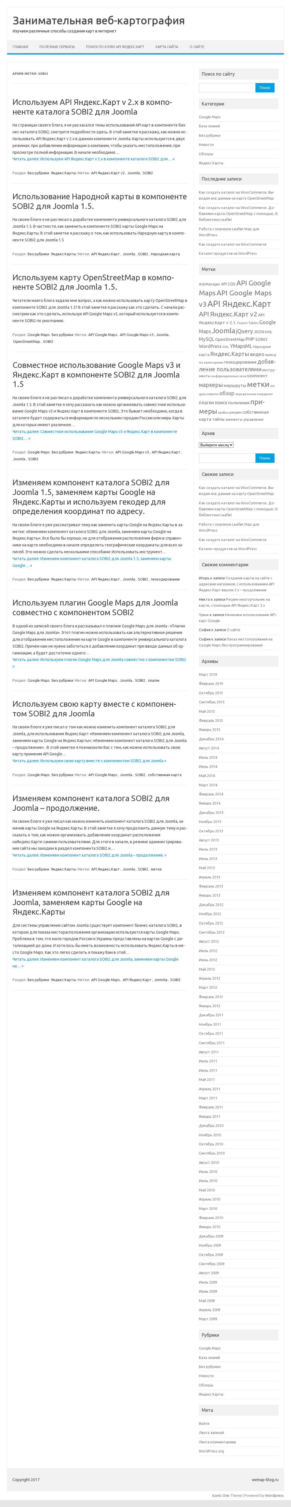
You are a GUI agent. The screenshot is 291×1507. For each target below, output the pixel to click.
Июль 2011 (208, 1061)
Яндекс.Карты (229, 354)
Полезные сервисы (57, 47)
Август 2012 (209, 941)
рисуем (235, 412)
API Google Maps (102, 335)
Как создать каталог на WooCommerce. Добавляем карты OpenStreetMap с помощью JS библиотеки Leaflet (238, 214)
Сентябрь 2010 (212, 1153)
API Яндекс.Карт (105, 254)
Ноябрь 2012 (210, 914)
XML (226, 347)
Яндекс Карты (63, 173)
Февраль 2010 (211, 1218)
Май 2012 (207, 969)
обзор (226, 393)
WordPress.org (211, 1451)
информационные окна (228, 376)
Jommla (160, 980)
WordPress (210, 346)
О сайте (197, 47)
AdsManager (209, 284)
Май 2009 (207, 1301)
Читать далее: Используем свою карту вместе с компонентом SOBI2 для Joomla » (89, 760)
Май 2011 (207, 1079)
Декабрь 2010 (211, 1125)
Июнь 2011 (208, 1070)
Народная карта (165, 254)
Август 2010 (209, 1162)
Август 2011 (209, 1052)
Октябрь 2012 (211, 923)
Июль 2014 (208, 757)
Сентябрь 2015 (212, 702)
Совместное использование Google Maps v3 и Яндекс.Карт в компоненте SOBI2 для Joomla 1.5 (96, 374)
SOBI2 (148, 173)
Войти (204, 1423)
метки (156, 869)
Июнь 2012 (208, 960)
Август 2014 (209, 748)
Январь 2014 (209, 803)
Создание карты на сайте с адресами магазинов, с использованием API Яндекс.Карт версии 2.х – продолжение (236, 584)
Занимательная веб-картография (99, 20)
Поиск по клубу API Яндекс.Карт (115, 47)
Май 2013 (207, 868)
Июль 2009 (208, 1282)
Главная (20, 47)
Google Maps (39, 335)
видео (257, 354)
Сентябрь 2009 (212, 1264)
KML (268, 332)
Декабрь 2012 (211, 905)
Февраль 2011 (211, 1107)
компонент (257, 376)
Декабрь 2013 (211, 812)
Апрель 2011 (209, 1089)
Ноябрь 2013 (210, 822)
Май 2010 (207, 1190)
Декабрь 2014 (211, 739)
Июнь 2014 (208, 766)
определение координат (254, 394)
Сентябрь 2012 (212, 932)
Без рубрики (38, 173)
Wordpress (274, 1495)
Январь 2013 (209, 895)
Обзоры (206, 154)
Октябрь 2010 (211, 1144)
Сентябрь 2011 (212, 1043)
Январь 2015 (209, 729)
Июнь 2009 (208, 1291)
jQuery (244, 331)
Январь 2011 (209, 1116)
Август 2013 (209, 840)
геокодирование (165, 579)
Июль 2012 (208, 951)
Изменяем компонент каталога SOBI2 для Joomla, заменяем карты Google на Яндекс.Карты (91, 902)
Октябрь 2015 (211, 693)
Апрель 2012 (209, 978)
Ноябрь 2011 (210, 1024)
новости (213, 394)
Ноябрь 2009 (210, 1245)
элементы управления (244, 419)
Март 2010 (208, 1208)
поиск (221, 402)
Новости (206, 144)
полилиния (239, 402)
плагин (153, 680)
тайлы (218, 419)
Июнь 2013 (208, 859)
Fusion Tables (247, 323)
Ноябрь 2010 (210, 1135)
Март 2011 (208, 1098)
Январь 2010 (209, 1227)
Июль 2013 (208, 849)
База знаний (209, 126)
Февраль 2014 (211, 794)
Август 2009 (209, 1273)
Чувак (204, 615)
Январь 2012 (209, 1006)
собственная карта (165, 775)
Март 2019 (208, 674)
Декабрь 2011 (211, 1015)
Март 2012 (208, 987)
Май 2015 (207, 711)
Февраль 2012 (211, 997)
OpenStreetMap (26, 341)
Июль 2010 (208, 1172)
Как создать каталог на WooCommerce (233, 244)
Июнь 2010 (208, 1181)
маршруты (235, 385)
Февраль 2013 (211, 886)
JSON (259, 331)
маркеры (211, 385)
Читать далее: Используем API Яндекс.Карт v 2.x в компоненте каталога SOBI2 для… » (93, 159)
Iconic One (220, 1495)
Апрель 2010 (209, 1199)
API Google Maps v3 (136, 335)
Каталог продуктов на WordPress (228, 253)
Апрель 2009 (209, 1310)
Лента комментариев (217, 1442)
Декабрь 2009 (211, 1236)
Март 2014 (208, 785)
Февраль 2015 (211, 720)
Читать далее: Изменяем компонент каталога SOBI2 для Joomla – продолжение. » (90, 855)
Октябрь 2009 (211, 1255)
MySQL (206, 339)
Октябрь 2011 (211, 1033)
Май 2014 (207, 776)
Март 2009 (208, 1319)
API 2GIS (228, 284)
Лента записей (211, 1433)
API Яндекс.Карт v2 (108, 173)
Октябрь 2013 (211, 831)
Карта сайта (167, 47)
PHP (250, 339)
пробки (223, 412)
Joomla (134, 173)
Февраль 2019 (211, 683)
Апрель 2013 (209, 877)
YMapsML (241, 346)
